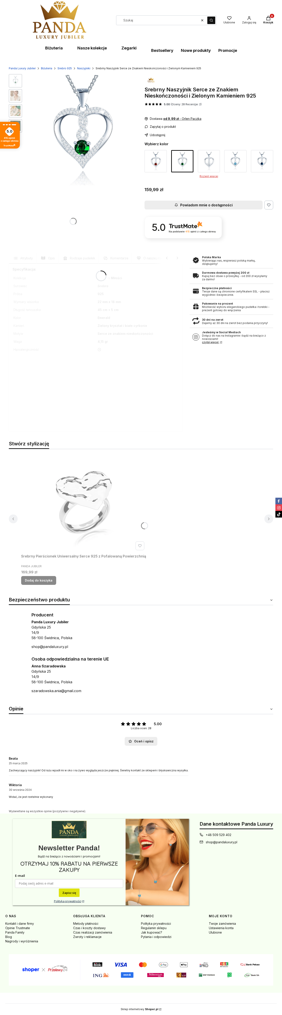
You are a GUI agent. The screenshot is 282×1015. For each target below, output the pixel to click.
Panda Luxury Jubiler (22, 68)
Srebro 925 (65, 68)
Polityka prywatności (67, 901)
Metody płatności (85, 923)
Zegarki (129, 48)
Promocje (227, 50)
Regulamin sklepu (154, 928)
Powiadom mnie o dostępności (206, 205)
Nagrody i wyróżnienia (21, 941)
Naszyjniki (83, 68)
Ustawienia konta (221, 928)
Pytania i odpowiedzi (156, 937)
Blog (8, 937)
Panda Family (14, 932)
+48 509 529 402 (218, 835)
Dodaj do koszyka (38, 580)
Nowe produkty (196, 50)
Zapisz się (69, 893)
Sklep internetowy (139, 1009)
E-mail (20, 876)
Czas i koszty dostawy (89, 928)
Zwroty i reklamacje (87, 937)
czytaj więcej (210, 342)
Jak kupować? (151, 932)
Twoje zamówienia (222, 923)
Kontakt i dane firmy (19, 923)
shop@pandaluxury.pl (50, 646)
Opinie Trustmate (17, 928)
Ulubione (215, 932)
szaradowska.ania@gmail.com (56, 691)
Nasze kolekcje (92, 48)
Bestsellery (162, 50)
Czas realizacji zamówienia (92, 932)
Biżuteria (54, 48)
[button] (211, 20)
